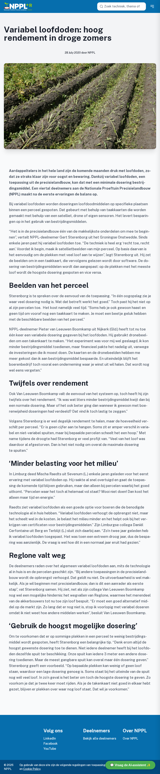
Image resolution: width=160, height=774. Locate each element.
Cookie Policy (31, 768)
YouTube (50, 749)
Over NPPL (130, 738)
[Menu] (152, 6)
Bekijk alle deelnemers (99, 738)
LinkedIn (50, 738)
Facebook (51, 743)
